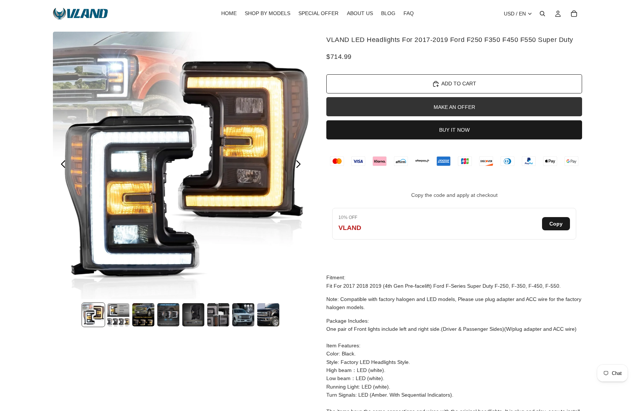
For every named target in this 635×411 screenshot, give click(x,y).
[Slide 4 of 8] (168, 314)
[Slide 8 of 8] (268, 314)
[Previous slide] (61, 165)
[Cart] (574, 14)
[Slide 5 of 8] (193, 314)
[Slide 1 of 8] (93, 314)
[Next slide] (300, 165)
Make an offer (454, 107)
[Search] (542, 14)
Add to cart (458, 83)
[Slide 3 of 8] (143, 314)
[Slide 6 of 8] (218, 314)
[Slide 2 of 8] (118, 314)
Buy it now (454, 130)
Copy (556, 224)
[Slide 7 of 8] (243, 314)
